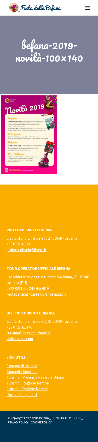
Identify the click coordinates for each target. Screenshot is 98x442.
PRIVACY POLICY (18, 422)
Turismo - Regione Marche (28, 383)
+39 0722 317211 (19, 244)
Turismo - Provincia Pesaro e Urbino (35, 377)
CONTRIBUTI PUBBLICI (66, 418)
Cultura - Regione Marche (27, 388)
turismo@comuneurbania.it (29, 332)
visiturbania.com (20, 338)
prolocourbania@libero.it (27, 249)
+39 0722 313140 (19, 327)
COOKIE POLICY (41, 422)
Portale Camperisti (22, 394)
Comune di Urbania (22, 365)
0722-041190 (16, 288)
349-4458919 (39, 288)
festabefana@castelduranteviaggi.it (36, 294)
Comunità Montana (22, 371)
